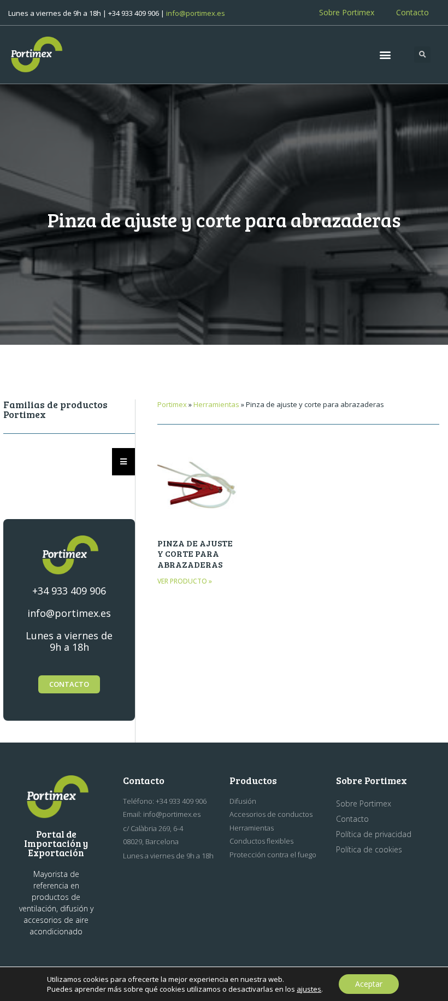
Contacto (412, 12)
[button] (385, 55)
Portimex (172, 404)
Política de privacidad (373, 834)
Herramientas (216, 404)
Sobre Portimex (346, 12)
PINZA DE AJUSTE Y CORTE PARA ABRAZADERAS (195, 553)
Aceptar (368, 984)
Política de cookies (369, 849)
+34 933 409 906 (69, 590)
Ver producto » (184, 581)
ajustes (309, 989)
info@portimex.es (195, 13)
